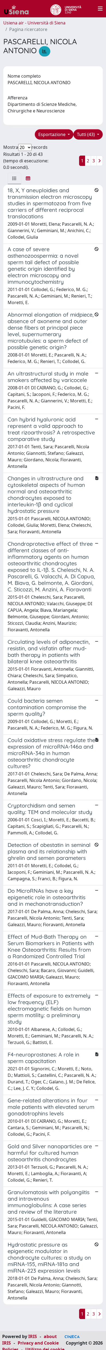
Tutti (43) (86, 134)
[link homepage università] (65, 8)
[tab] (14, 178)
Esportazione (52, 134)
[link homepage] (18, 8)
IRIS (32, 1336)
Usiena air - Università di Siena (34, 23)
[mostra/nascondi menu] (100, 8)
